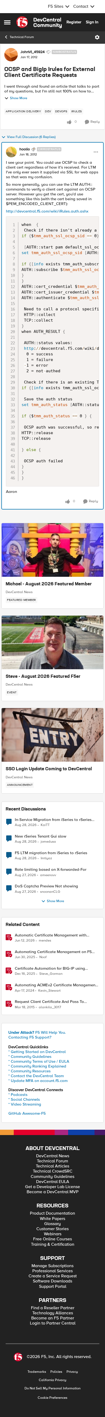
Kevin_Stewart (49, 991)
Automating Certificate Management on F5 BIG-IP (53, 952)
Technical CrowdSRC (52, 1171)
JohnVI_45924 (32, 52)
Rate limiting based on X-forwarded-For (50, 869)
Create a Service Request (53, 1276)
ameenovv (48, 875)
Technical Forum (22, 37)
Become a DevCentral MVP (53, 1192)
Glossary (52, 1223)
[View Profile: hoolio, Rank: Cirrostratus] (11, 152)
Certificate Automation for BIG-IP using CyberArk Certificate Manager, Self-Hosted (53, 968)
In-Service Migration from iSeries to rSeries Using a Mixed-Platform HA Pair (53, 819)
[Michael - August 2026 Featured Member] (52, 550)
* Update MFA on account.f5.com (38, 1080)
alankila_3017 (50, 1007)
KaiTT (45, 825)
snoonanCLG (50, 892)
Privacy (72, 1372)
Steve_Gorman (50, 974)
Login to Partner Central (52, 1323)
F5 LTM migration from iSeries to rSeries (51, 853)
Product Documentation (52, 1213)
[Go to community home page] (39, 22)
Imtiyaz (46, 858)
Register (73, 22)
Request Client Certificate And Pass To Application (49, 1001)
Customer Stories (52, 1229)
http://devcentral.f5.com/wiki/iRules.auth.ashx (47, 211)
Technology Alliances (52, 1313)
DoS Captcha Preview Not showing (46, 886)
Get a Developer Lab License (52, 1186)
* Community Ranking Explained (37, 1066)
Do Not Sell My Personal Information (52, 1388)
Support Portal (52, 1286)
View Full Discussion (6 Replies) (31, 137)
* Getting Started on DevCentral (37, 1051)
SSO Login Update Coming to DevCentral (49, 769)
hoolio (24, 149)
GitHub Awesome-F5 (27, 1113)
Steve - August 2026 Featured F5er (43, 677)
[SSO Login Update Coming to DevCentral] (52, 735)
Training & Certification (52, 1244)
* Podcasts (17, 1094)
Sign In (92, 22)
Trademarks (36, 1372)
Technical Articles (52, 1166)
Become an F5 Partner (52, 1318)
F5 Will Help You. (37, 1032)
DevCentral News (19, 592)
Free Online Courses (52, 1239)
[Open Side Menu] (7, 22)
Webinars (52, 1234)
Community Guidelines (52, 1176)
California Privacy (52, 1380)
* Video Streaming (24, 1104)
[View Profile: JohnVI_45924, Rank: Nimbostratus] (11, 54)
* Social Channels (24, 1099)
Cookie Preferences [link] (52, 1398)
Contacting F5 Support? (29, 1037)
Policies (56, 1372)
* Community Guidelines (29, 1056)
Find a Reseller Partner (52, 1308)
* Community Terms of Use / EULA (38, 1061)
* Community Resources (29, 1071)
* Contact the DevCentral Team (36, 1075)
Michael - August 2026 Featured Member (49, 584)
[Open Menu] (97, 37)
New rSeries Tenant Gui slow (40, 836)
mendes (45, 941)
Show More (18, 98)
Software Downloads (52, 1281)
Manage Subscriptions (53, 1266)
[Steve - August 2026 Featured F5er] (52, 642)
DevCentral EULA (52, 1181)
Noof (43, 957)
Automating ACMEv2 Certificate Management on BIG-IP (56, 985)
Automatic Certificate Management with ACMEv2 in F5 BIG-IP (50, 935)
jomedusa (48, 842)
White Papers (52, 1218)
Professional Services (52, 1271)
